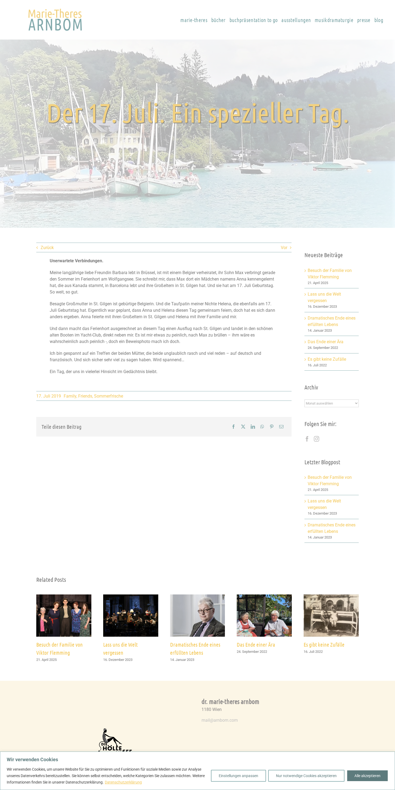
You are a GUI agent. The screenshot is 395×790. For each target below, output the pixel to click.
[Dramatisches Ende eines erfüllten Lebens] (197, 597)
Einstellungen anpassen (238, 776)
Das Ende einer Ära (325, 341)
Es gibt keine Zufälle (327, 359)
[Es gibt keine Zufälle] (331, 597)
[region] (197, 771)
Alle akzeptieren (367, 776)
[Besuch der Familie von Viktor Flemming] (63, 597)
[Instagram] (316, 439)
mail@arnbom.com (220, 720)
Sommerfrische (108, 396)
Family (70, 396)
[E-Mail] (281, 426)
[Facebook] (233, 426)
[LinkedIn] (253, 426)
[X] (243, 426)
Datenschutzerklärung (123, 782)
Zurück (47, 247)
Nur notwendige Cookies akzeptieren (306, 776)
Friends (85, 396)
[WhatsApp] (262, 426)
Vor (284, 247)
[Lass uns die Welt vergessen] (130, 597)
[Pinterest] (271, 426)
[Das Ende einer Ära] (264, 597)
